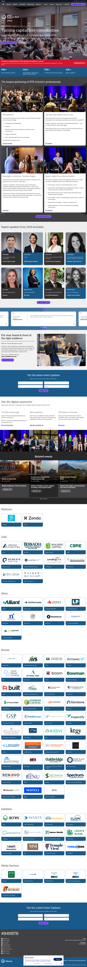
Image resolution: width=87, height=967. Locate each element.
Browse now (61, 425)
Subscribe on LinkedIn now (36, 425)
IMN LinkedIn (6, 941)
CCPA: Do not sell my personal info (77, 960)
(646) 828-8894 (82, 944)
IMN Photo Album (7, 949)
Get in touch (6, 360)
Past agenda (23, 42)
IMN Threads (6, 953)
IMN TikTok (6, 951)
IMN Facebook (6, 945)
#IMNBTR (10, 933)
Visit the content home (7, 425)
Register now (77, 4)
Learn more (5, 210)
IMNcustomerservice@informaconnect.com (75, 940)
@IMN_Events (6, 938)
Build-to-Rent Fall (78, 63)
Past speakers (49, 210)
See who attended (8, 42)
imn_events (6, 943)
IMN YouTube (6, 947)
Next (84, 473)
